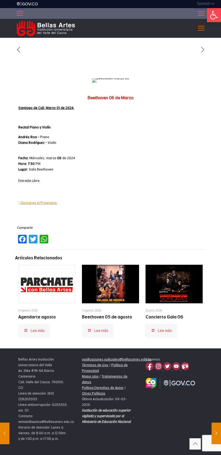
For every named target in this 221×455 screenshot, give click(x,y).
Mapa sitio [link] (90, 376)
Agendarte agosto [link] (37, 317)
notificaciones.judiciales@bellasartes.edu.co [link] (116, 359)
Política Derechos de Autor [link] (103, 387)
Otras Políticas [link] (93, 393)
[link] (214, 15)
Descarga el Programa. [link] (38, 203)
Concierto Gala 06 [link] (164, 317)
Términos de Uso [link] (95, 365)
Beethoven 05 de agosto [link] (107, 317)
